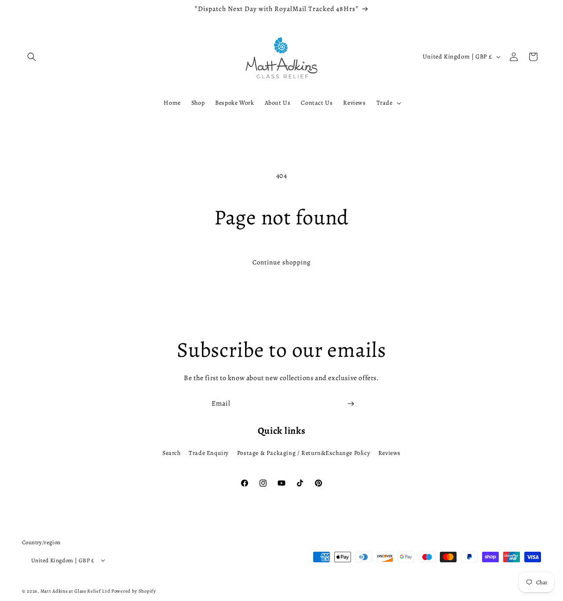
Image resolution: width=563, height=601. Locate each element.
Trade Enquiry (209, 453)
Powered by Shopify (133, 591)
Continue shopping (281, 262)
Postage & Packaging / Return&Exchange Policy (303, 453)
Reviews (389, 453)
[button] (31, 56)
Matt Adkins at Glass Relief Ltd (75, 591)
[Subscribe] (350, 403)
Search (171, 453)
